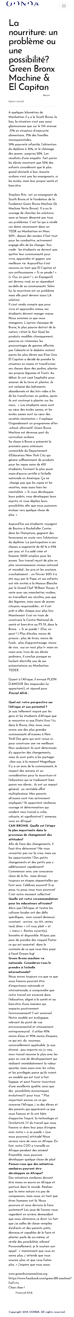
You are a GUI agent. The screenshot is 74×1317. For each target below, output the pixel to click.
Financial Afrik (24, 1292)
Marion (46, 95)
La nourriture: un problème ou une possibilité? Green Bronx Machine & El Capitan (33, 55)
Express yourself (16, 101)
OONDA (34, 1312)
